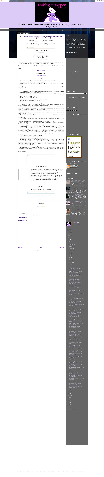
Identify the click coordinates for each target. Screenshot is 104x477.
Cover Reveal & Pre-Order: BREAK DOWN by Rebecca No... (75, 272)
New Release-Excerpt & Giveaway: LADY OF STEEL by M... (76, 349)
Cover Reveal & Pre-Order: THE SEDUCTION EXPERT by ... (74, 280)
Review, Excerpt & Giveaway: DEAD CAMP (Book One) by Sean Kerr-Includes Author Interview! (79, 188)
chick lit (29, 214)
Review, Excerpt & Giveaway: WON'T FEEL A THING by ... (76, 381)
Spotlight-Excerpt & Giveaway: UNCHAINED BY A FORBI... (74, 316)
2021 (69, 237)
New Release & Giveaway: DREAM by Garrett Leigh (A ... (76, 307)
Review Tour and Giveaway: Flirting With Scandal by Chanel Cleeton (78, 181)
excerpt (35, 214)
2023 (69, 234)
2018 (69, 243)
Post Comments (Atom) (43, 250)
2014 (69, 395)
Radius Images (55, 474)
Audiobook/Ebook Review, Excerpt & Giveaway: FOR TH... (75, 277)
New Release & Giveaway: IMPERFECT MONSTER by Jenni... (76, 318)
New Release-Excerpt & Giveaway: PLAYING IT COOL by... (75, 351)
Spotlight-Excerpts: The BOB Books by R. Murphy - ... (76, 370)
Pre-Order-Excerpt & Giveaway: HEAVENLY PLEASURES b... (75, 340)
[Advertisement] (81, 424)
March (70, 261)
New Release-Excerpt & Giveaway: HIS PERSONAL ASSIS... (76, 283)
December (71, 244)
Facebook (39, 183)
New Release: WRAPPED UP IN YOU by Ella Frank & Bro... (76, 299)
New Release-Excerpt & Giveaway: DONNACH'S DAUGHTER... (75, 286)
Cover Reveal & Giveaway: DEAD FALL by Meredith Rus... (76, 354)
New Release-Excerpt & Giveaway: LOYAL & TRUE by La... (75, 313)
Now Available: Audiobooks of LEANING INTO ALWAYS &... (76, 359)
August (70, 252)
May (70, 257)
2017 (69, 390)
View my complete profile (76, 224)
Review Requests (41, 30)
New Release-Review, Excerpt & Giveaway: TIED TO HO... (75, 384)
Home (19, 30)
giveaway (38, 214)
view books (78, 169)
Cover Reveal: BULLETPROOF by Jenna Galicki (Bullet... (76, 269)
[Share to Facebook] (23, 213)
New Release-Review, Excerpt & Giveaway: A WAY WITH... (75, 335)
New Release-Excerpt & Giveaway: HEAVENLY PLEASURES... (75, 275)
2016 (69, 392)
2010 (69, 402)
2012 (69, 399)
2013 (69, 397)
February (70, 262)
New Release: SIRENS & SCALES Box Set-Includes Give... (76, 376)
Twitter (43, 183)
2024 (69, 232)
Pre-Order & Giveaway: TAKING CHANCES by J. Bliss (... (75, 329)
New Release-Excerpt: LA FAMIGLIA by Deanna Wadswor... (76, 310)
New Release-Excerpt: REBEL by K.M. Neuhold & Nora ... (76, 266)
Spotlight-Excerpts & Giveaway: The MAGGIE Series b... (76, 321)
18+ (21, 214)
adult (23, 214)
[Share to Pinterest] (24, 213)
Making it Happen (76, 222)
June (70, 255)
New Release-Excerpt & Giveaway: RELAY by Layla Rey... (75, 373)
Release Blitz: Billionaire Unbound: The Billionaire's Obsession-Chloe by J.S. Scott (78, 202)
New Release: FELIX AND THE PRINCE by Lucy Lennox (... (76, 379)
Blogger (63, 474)
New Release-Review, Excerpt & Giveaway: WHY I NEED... (75, 296)
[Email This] (20, 213)
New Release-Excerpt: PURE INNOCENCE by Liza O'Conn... (76, 294)
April (70, 259)
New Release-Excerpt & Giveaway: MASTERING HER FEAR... (75, 327)
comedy (32, 214)
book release (26, 214)
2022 (69, 236)
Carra (71, 165)
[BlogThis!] (21, 213)
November (71, 246)
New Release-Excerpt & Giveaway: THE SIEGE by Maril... (76, 368)
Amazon (37, 75)
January (70, 264)
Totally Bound (43, 75)
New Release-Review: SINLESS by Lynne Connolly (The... (76, 305)
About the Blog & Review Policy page (79, 46)
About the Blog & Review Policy (29, 30)
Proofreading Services (51, 30)
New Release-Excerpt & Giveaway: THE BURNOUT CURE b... (76, 343)
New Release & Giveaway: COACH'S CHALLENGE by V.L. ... (75, 365)
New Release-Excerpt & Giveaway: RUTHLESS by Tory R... (75, 387)
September (71, 250)
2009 (69, 404)
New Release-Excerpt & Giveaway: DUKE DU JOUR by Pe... (75, 302)
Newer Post (20, 247)
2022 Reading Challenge (73, 163)
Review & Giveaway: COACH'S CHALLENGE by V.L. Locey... (74, 346)
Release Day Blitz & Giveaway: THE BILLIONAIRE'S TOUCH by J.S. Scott (78, 195)
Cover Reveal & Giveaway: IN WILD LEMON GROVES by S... (75, 338)
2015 (69, 393)
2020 (69, 239)
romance (41, 214)
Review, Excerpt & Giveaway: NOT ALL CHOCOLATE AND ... (76, 324)
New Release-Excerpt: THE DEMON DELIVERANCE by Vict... (75, 288)
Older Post (62, 247)
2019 (69, 241)
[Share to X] (22, 213)
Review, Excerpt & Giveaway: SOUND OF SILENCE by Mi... (76, 291)
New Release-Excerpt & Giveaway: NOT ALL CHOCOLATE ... (76, 357)
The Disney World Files (62, 30)
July (70, 253)
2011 (69, 401)
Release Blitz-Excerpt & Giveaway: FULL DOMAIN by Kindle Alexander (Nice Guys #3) (79, 210)
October (70, 248)
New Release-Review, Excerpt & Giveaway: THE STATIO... (75, 332)
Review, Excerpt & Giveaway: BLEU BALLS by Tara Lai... (75, 362)
